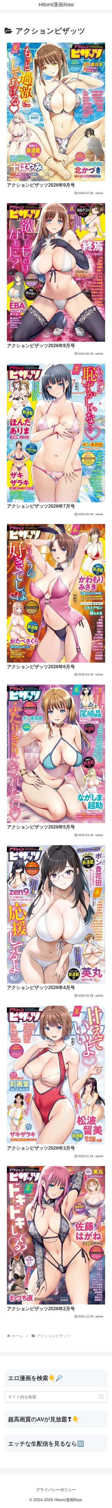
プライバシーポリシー (56, 1489)
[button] (101, 1397)
